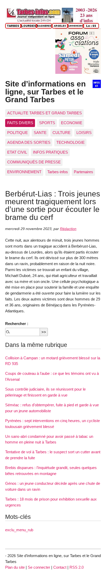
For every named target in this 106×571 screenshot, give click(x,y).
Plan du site (15, 567)
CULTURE (61, 132)
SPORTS (47, 123)
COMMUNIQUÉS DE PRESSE (34, 162)
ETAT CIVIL (17, 152)
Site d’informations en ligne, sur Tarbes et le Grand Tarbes (45, 91)
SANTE (40, 132)
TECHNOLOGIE (70, 142)
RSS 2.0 (76, 567)
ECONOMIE (71, 123)
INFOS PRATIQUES (50, 152)
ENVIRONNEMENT (24, 172)
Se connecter (39, 567)
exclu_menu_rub (19, 530)
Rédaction (68, 229)
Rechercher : (16, 323)
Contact (59, 567)
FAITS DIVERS (20, 123)
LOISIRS (84, 132)
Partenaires (83, 172)
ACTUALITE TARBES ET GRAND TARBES (44, 113)
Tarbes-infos (57, 172)
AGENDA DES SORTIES (28, 142)
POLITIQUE (17, 132)
